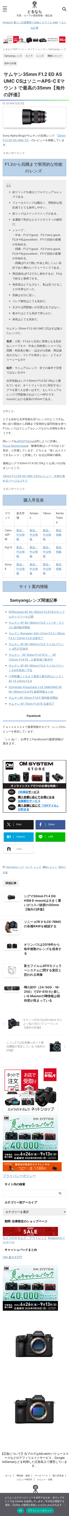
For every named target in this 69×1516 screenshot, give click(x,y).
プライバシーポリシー (19, 1176)
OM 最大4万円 (12, 1257)
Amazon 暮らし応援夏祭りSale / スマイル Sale (30, 22)
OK (20, 1510)
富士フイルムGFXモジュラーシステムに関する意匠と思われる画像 (43, 970)
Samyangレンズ (15, 867)
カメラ (28, 867)
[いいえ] (64, 1504)
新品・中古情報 (20, 535)
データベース (41, 1475)
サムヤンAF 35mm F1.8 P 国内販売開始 (33, 697)
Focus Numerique (14, 446)
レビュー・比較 (44, 1479)
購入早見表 (58, 1475)
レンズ (37, 867)
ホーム (8, 1475)
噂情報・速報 (23, 1475)
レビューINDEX (24, 1479)
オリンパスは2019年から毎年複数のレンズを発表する (42, 949)
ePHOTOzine (25, 441)
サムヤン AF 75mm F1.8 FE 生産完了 (31, 703)
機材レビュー (50, 867)
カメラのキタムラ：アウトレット (25, 1238)
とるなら (34, 11)
